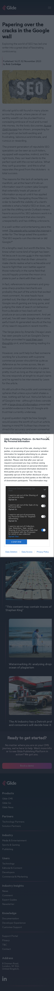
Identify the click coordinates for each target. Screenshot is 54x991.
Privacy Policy (43, 552)
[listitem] (27, 489)
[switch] (43, 496)
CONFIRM (16, 542)
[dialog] (27, 495)
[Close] (48, 439)
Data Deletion (11, 552)
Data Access (27, 552)
